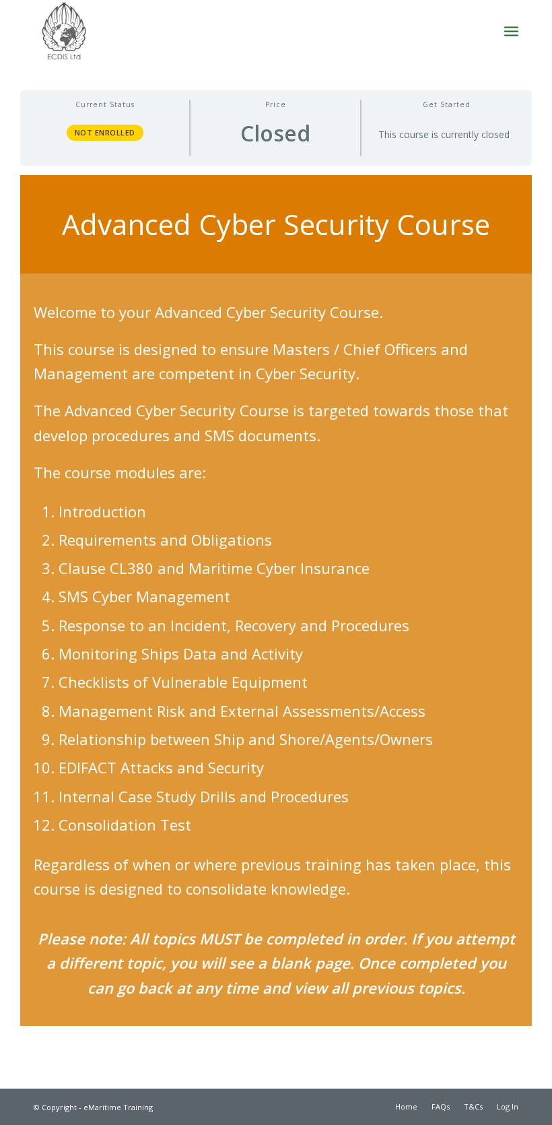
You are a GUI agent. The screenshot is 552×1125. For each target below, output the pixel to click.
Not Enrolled (105, 132)
